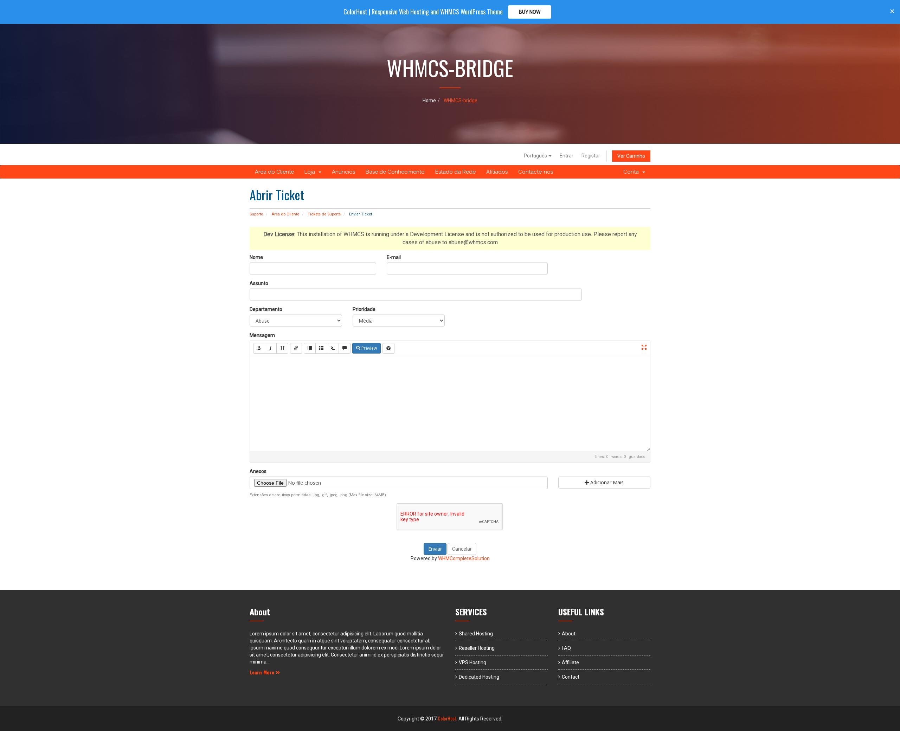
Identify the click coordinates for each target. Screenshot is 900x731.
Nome (256, 257)
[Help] (388, 348)
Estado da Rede (455, 172)
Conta (632, 172)
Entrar (566, 156)
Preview (368, 348)
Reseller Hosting (477, 648)
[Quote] (345, 348)
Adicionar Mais (606, 482)
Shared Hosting (476, 633)
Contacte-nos (535, 172)
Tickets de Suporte (324, 214)
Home (429, 100)
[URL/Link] (296, 348)
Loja (311, 172)
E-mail (394, 257)
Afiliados (497, 172)
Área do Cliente (274, 172)
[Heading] (282, 348)
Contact (570, 677)
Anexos (258, 471)
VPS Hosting (472, 662)
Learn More (263, 672)
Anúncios (343, 172)
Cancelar (462, 549)
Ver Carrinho (631, 156)
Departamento (266, 309)
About (569, 633)
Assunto (259, 283)
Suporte (256, 214)
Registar (590, 156)
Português (536, 156)
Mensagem (262, 335)
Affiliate (570, 662)
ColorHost (447, 718)
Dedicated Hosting (479, 677)
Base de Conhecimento (395, 172)
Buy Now (529, 12)
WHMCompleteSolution (464, 558)
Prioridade (364, 309)
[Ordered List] (321, 348)
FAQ (566, 648)
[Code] (333, 348)
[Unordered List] (310, 348)
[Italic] (271, 348)
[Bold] (259, 348)
